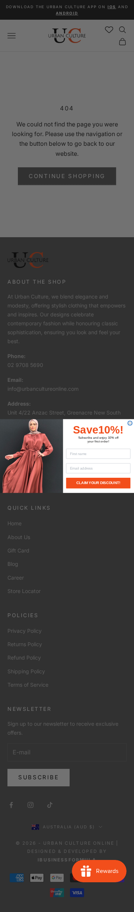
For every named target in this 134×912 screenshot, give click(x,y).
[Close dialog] (130, 423)
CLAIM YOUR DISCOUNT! (98, 483)
